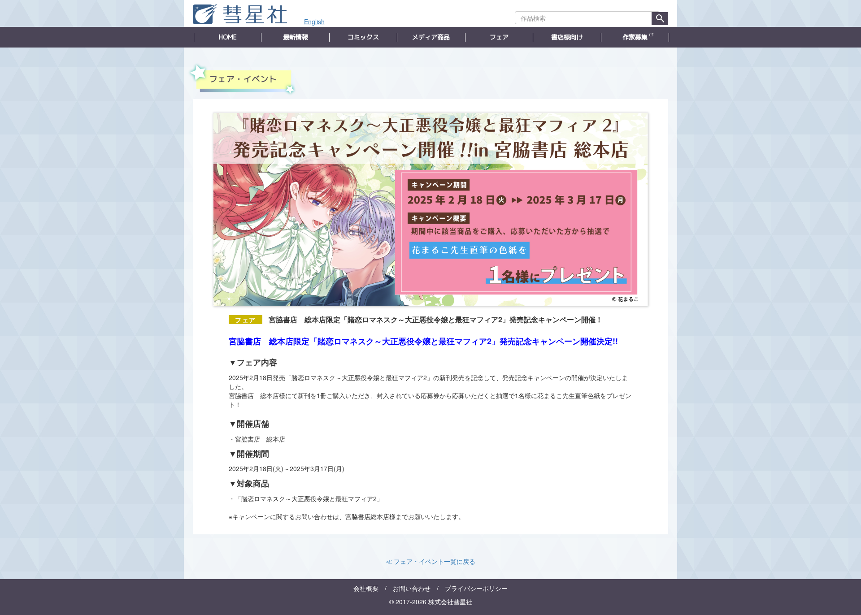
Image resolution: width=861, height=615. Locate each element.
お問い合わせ (411, 588)
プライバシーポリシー (476, 588)
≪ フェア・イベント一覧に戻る (430, 561)
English (314, 21)
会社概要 (365, 588)
